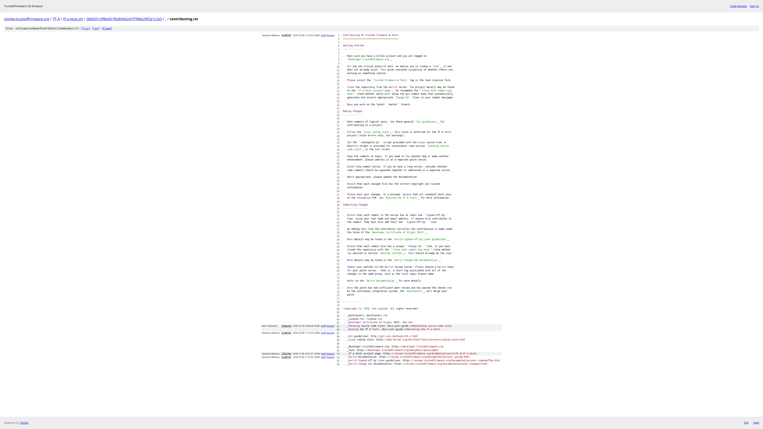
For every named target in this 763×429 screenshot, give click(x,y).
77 (338, 298)
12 (338, 73)
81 (338, 312)
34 (338, 149)
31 (338, 139)
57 (338, 229)
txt (746, 422)
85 (338, 326)
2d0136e (286, 353)
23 (338, 111)
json (756, 422)
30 (338, 135)
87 (338, 333)
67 (338, 263)
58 (338, 232)
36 (338, 156)
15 (338, 83)
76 (338, 295)
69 (338, 270)
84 (338, 322)
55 (338, 222)
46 (338, 191)
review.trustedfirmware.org (26, 18)
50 (338, 205)
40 (338, 170)
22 (338, 108)
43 (338, 180)
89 (338, 339)
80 (338, 308)
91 (338, 346)
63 (338, 249)
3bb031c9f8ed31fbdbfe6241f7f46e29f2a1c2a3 (124, 18)
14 (338, 80)
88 (338, 336)
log (95, 28)
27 (338, 125)
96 (338, 364)
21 (338, 104)
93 (338, 353)
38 (338, 163)
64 (338, 253)
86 (338, 329)
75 (338, 291)
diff (323, 35)
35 (338, 153)
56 (338, 225)
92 (338, 350)
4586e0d (286, 326)
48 (338, 198)
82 (338, 315)
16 (338, 87)
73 (338, 284)
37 (338, 159)
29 (338, 132)
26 (338, 122)
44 (338, 184)
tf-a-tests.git (73, 18)
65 (338, 256)
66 (338, 260)
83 (338, 319)
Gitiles (24, 423)
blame (107, 28)
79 (338, 305)
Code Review (738, 6)
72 (338, 281)
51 (338, 208)
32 (338, 142)
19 (338, 97)
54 (338, 218)
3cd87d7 (286, 35)
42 (338, 177)
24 (338, 115)
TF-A (56, 18)
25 (338, 118)
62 (338, 246)
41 (338, 173)
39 (338, 166)
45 (338, 187)
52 (338, 212)
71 (338, 277)
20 (338, 101)
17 (338, 90)
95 (338, 360)
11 (338, 70)
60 (338, 239)
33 (338, 146)
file (85, 28)
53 (338, 215)
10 (338, 66)
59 (338, 236)
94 (338, 357)
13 (338, 76)
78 (338, 301)
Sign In (754, 6)
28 (338, 129)
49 (338, 201)
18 (338, 94)
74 (338, 288)
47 (338, 194)
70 (338, 274)
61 (338, 243)
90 (338, 343)
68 (338, 267)
